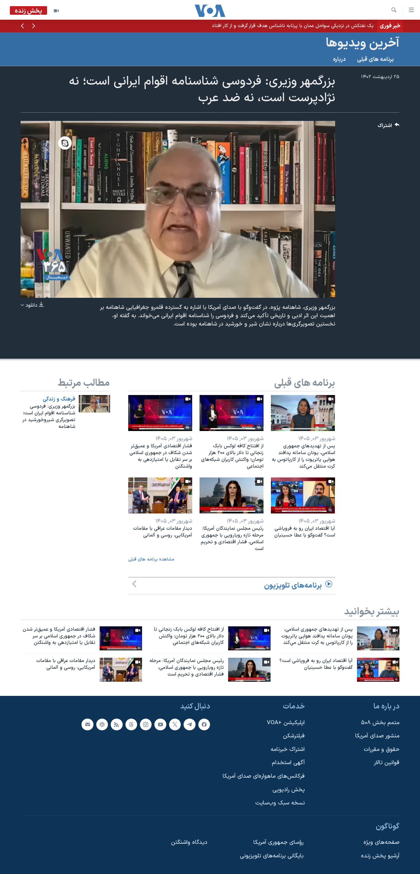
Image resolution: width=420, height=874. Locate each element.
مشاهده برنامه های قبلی (151, 559)
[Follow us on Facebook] (204, 724)
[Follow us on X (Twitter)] (175, 724)
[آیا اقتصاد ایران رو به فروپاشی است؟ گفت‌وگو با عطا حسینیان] (303, 495)
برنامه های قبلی (375, 59)
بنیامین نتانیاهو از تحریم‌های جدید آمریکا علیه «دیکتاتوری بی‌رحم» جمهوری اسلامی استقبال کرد (277, 26)
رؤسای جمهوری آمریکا (278, 843)
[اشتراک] (87, 724)
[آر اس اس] (116, 724)
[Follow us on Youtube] (160, 724)
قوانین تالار (386, 763)
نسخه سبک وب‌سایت (280, 803)
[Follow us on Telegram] (189, 724)
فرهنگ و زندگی (59, 399)
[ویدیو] (56, 10)
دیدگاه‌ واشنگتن (189, 843)
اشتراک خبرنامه (288, 749)
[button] (33, 26)
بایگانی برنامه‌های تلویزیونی (271, 856)
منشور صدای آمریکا (377, 736)
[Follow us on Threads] (131, 724)
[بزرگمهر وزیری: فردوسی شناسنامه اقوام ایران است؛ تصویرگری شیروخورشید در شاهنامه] (94, 404)
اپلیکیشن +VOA (286, 723)
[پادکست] (102, 724)
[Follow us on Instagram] (146, 724)
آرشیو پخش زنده (380, 856)
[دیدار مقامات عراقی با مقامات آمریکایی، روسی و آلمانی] (160, 495)
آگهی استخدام (288, 763)
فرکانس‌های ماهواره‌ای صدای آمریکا (264, 776)
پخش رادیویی (288, 790)
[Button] (389, 127)
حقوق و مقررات (381, 749)
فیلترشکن (294, 736)
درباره (339, 59)
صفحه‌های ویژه (381, 843)
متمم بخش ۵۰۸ (380, 723)
